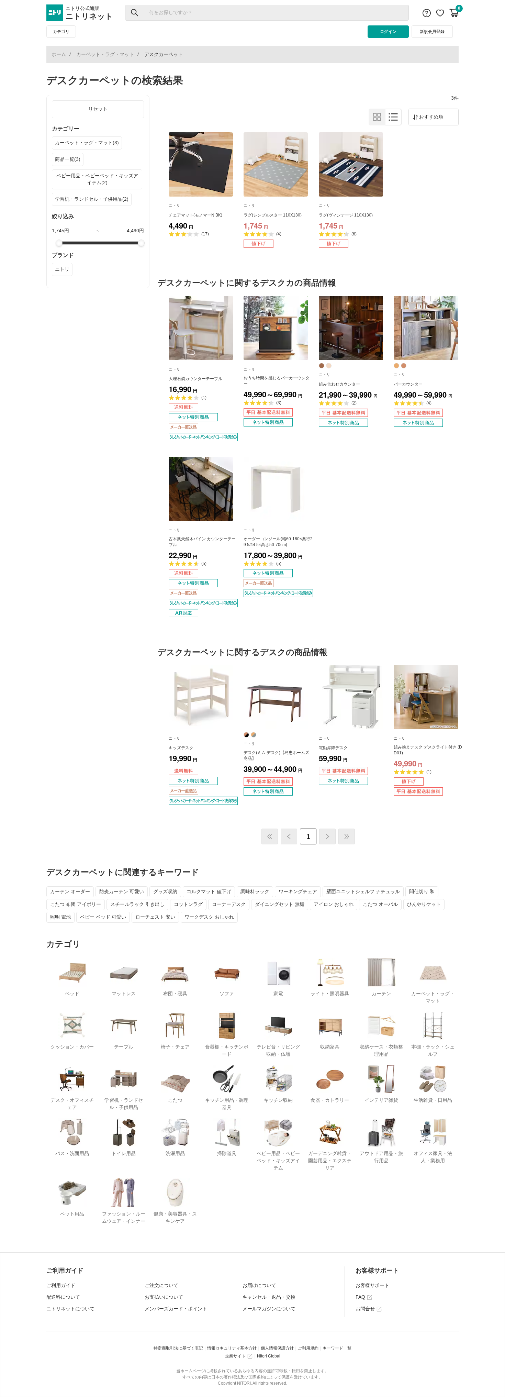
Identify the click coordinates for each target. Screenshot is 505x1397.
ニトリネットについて (70, 1308)
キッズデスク (181, 747)
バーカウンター (408, 384)
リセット (98, 109)
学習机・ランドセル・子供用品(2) (91, 199)
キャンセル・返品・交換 (269, 1297)
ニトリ (62, 269)
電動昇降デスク (333, 747)
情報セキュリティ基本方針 (232, 1348)
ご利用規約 (308, 1348)
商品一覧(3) (67, 159)
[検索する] (134, 12)
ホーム (59, 54)
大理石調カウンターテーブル (195, 378)
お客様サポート (372, 1285)
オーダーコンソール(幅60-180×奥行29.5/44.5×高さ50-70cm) (278, 541)
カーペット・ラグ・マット (105, 54)
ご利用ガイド (60, 1285)
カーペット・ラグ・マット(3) (87, 142)
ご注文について (161, 1285)
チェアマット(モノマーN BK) (195, 215)
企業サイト (235, 1356)
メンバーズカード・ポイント (176, 1308)
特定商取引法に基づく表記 (178, 1348)
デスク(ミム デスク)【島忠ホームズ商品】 (276, 755)
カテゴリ (61, 31)
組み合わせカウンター (339, 384)
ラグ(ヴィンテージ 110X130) (346, 215)
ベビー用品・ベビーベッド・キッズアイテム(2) (97, 179)
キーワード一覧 (337, 1348)
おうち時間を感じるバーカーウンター (277, 381)
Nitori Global (268, 1356)
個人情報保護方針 (277, 1348)
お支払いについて (164, 1297)
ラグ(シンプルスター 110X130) (273, 215)
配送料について (63, 1297)
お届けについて (259, 1285)
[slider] (59, 243)
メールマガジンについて (269, 1308)
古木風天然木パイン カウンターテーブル (202, 541)
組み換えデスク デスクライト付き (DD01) (428, 750)
